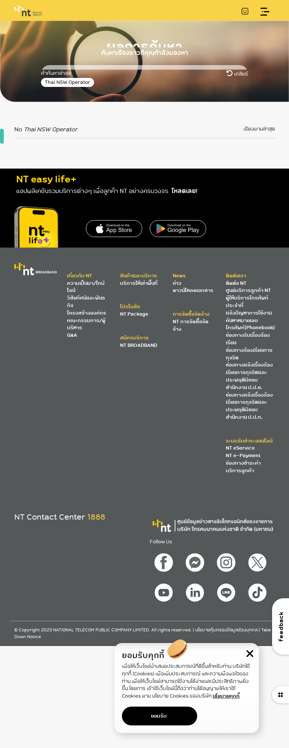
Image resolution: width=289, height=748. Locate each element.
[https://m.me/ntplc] (196, 561)
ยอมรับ (159, 716)
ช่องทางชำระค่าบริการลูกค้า (243, 466)
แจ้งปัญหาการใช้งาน (249, 313)
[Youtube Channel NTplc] (165, 591)
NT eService (240, 448)
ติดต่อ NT (236, 283)
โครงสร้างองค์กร (86, 313)
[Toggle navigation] (265, 11)
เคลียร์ (240, 74)
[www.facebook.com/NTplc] (165, 561)
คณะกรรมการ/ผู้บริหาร (86, 324)
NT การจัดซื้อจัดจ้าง (190, 325)
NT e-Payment (243, 455)
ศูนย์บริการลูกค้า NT (248, 290)
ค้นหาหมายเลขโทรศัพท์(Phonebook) (250, 324)
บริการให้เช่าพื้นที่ (139, 283)
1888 (96, 517)
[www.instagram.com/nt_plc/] (227, 561)
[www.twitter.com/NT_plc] (258, 561)
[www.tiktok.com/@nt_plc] (258, 591)
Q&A (72, 335)
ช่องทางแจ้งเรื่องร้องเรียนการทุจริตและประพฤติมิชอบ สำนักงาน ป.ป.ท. (249, 406)
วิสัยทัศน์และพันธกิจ (86, 301)
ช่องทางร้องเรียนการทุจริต (249, 354)
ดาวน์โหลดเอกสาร (193, 290)
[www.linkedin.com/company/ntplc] (196, 591)
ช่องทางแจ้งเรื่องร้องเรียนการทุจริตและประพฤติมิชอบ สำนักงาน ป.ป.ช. (249, 376)
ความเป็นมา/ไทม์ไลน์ (86, 287)
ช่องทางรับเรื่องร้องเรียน (248, 339)
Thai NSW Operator (67, 82)
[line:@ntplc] (227, 591)
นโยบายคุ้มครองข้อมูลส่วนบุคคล (227, 630)
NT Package (134, 314)
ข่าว (177, 283)
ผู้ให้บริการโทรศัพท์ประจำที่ (247, 301)
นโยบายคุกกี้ (226, 696)
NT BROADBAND (138, 345)
